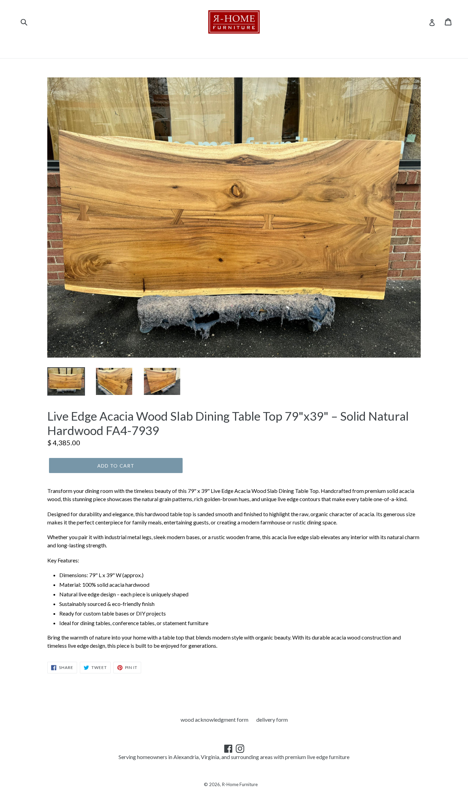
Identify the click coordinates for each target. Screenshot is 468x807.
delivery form (272, 719)
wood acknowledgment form (214, 719)
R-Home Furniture (240, 784)
